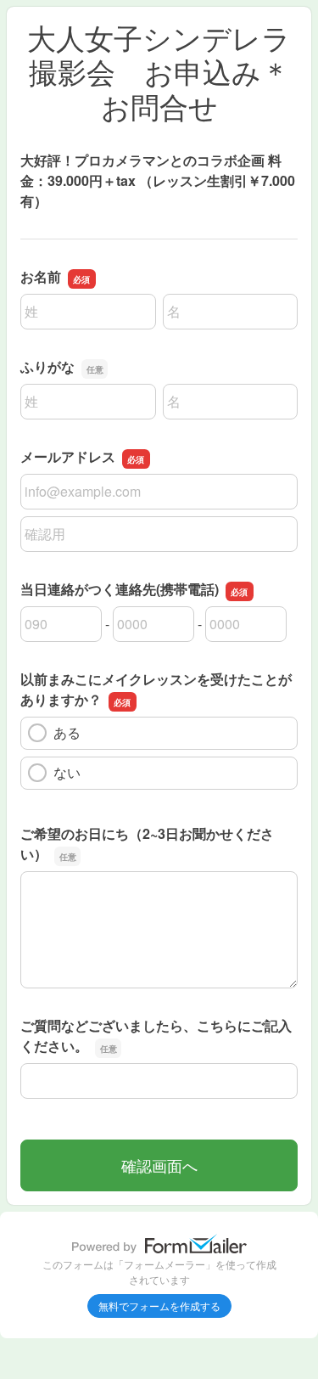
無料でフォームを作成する (159, 1305)
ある (67, 732)
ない (67, 772)
